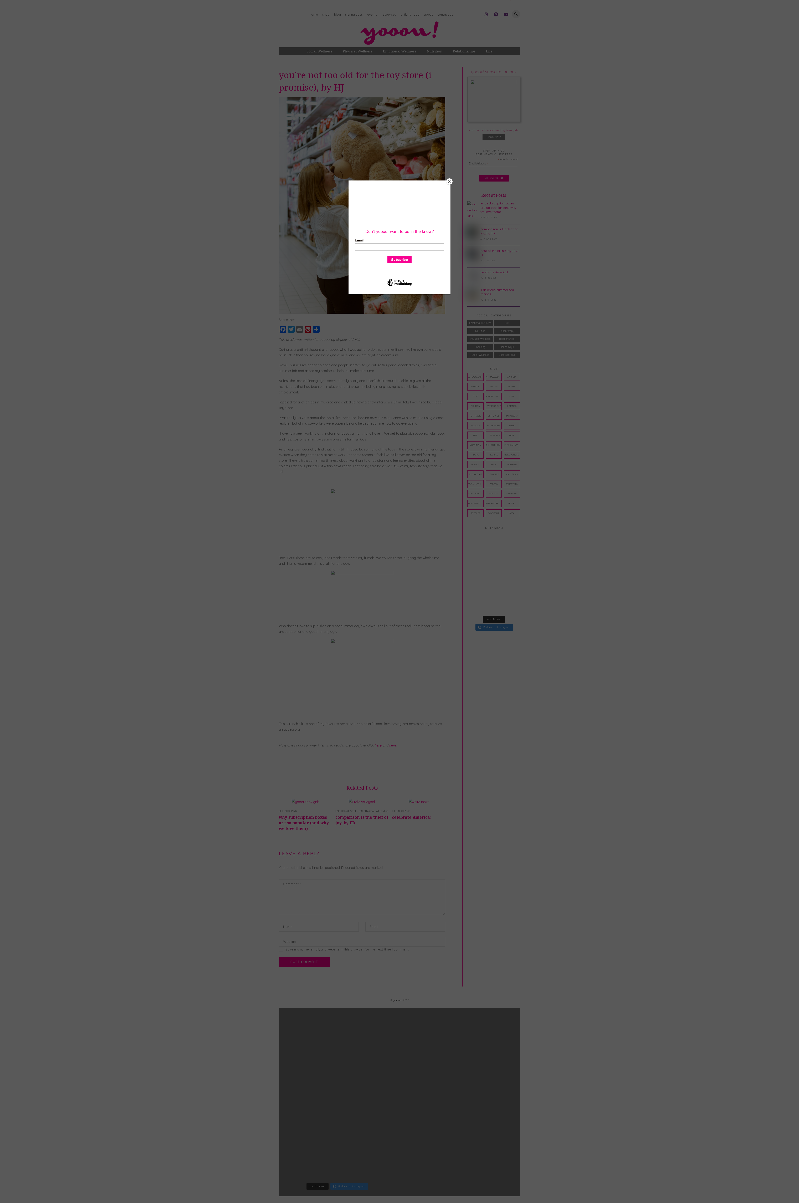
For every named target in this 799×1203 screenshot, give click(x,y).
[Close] (449, 181)
